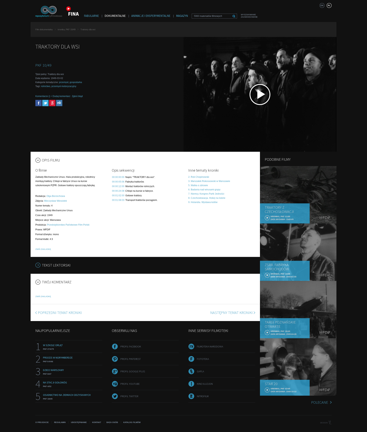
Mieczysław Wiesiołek (55, 201)
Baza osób (112, 422)
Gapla (200, 371)
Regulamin (60, 422)
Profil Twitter (129, 396)
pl (329, 5)
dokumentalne (115, 16)
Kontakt (96, 422)
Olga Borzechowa (55, 196)
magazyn (182, 16)
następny (231, 312)
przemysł (63, 82)
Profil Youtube (130, 384)
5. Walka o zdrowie (198, 185)
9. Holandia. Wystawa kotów (203, 202)
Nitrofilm (203, 396)
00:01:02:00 (118, 195)
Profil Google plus (132, 371)
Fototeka (203, 359)
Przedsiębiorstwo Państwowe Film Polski (68, 224)
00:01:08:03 (118, 200)
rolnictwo (45, 86)
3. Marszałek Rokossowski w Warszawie (209, 181)
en (322, 5)
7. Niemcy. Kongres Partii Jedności (206, 193)
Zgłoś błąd (77, 96)
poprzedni (60, 312)
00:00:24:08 (118, 191)
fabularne (91, 16)
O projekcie (42, 422)
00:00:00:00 (118, 177)
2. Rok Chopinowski (198, 177)
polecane (319, 402)
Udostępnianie (79, 422)
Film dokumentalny (44, 29)
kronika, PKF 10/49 (67, 29)
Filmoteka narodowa (210, 346)
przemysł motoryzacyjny (63, 86)
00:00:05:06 (118, 181)
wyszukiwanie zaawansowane (249, 16)
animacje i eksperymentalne (150, 16)
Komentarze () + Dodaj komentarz (52, 96)
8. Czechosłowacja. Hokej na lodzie (206, 198)
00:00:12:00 (118, 186)
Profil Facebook (130, 346)
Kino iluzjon (205, 384)
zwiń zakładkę (43, 249)
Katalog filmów (131, 422)
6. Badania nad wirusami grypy (204, 189)
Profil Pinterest (130, 359)
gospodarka (76, 82)
